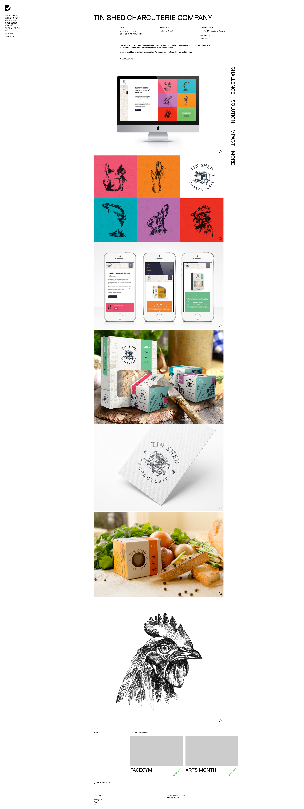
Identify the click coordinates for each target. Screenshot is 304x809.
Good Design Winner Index (11, 17)
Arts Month (200, 770)
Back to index (103, 783)
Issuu (96, 804)
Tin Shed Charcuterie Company (213, 31)
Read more (177, 772)
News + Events (12, 28)
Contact (9, 36)
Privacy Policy (173, 798)
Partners (10, 34)
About (8, 31)
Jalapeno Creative (168, 31)
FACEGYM (141, 770)
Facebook (98, 795)
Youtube (97, 802)
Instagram (98, 800)
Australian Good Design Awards (11, 23)
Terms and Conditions (176, 795)
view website (126, 59)
